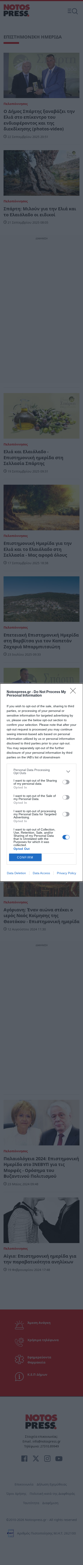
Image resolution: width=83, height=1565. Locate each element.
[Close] (74, 692)
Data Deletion (16, 873)
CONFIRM (25, 857)
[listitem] (41, 771)
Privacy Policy (66, 873)
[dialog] (41, 782)
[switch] (65, 782)
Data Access (41, 873)
